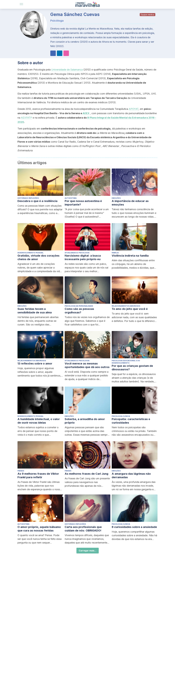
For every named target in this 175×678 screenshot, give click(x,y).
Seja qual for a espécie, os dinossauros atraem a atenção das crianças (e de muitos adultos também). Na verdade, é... (134, 378)
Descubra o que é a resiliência (37, 201)
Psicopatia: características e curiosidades (131, 420)
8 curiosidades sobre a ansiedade (134, 527)
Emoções (116, 198)
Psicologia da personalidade (79, 306)
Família (115, 253)
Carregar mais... (87, 550)
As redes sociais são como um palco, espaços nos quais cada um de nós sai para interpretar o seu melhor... (86, 267)
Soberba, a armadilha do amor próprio (85, 420)
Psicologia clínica (121, 416)
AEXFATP (26, 117)
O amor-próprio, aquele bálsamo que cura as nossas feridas (39, 528)
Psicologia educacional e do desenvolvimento (126, 362)
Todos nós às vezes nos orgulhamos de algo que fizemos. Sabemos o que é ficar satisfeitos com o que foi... (87, 321)
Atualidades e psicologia (77, 253)
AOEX (86, 113)
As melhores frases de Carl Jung (86, 473)
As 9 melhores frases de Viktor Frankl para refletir (38, 475)
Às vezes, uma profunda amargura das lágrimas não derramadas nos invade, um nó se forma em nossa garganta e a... (133, 486)
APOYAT (133, 108)
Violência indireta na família (130, 255)
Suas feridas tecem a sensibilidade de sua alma (35, 310)
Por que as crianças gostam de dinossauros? (132, 367)
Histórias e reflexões (28, 198)
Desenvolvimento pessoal (30, 253)
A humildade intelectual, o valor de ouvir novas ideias (39, 420)
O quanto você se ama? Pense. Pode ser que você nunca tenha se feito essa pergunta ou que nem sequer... (40, 539)
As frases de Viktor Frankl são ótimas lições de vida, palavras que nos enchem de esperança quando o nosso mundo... (39, 486)
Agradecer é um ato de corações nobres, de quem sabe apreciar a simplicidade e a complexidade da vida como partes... (39, 267)
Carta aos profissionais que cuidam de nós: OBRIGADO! (83, 528)
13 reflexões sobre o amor (35, 363)
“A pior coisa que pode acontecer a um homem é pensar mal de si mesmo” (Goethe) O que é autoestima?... (87, 213)
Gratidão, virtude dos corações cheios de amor (38, 257)
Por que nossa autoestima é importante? (83, 202)
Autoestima (71, 198)
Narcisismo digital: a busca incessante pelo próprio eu (83, 257)
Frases (21, 471)
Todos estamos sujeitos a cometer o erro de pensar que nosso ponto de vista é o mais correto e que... (38, 431)
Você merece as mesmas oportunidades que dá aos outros (87, 365)
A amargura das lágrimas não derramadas (131, 475)
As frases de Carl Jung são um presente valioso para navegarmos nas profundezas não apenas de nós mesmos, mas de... (87, 482)
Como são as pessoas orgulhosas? (79, 310)
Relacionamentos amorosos (126, 306)
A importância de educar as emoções (130, 202)
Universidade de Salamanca (67, 69)
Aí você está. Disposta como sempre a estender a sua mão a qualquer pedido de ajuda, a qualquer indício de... (86, 375)
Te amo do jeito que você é (130, 309)
